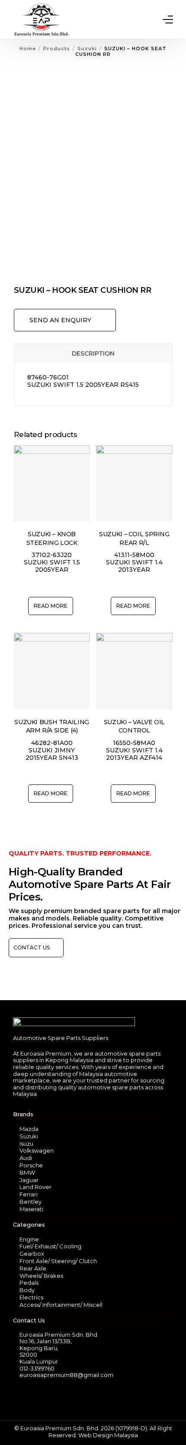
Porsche (31, 1165)
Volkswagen (36, 1150)
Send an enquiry (60, 320)
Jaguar (28, 1179)
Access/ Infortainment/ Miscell (61, 1304)
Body (27, 1289)
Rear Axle (32, 1268)
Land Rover (35, 1186)
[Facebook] (19, 1396)
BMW (27, 1172)
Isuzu (26, 1143)
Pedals (28, 1282)
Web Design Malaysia (108, 1435)
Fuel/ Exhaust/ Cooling (50, 1246)
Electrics (31, 1297)
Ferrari (28, 1194)
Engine (29, 1239)
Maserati (31, 1208)
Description (93, 353)
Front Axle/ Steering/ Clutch (58, 1260)
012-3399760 (37, 1368)
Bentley (30, 1201)
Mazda (28, 1128)
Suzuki (28, 1136)
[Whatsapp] (34, 1396)
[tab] (93, 353)
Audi (25, 1157)
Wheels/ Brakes (41, 1275)
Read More (50, 606)
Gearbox (31, 1253)
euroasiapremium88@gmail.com (66, 1374)
